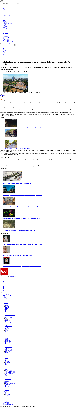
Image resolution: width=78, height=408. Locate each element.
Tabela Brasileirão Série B (10, 372)
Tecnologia (5, 22)
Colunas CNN (5, 31)
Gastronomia (7, 397)
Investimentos (8, 340)
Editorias (6, 303)
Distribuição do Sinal (7, 40)
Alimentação (7, 384)
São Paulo (7, 333)
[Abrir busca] (18, 3)
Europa (6, 352)
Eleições (4, 6)
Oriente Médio (8, 355)
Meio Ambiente (8, 331)
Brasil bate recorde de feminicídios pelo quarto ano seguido (17, 255)
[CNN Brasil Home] (5, 43)
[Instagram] (3, 285)
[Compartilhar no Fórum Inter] (1, 99)
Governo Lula (8, 321)
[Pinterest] (3, 287)
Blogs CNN (5, 29)
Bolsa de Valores (8, 342)
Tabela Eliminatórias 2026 (10, 373)
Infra (4, 10)
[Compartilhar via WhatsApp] (3, 95)
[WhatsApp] (3, 290)
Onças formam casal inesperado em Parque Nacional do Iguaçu (19, 230)
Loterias (6, 345)
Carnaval (7, 361)
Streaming (7, 366)
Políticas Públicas (8, 326)
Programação (5, 33)
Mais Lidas (3, 168)
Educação (5, 26)
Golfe (6, 380)
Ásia (6, 353)
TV (6, 368)
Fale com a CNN (6, 39)
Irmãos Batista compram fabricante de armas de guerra (17, 183)
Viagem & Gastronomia (7, 23)
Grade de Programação (7, 295)
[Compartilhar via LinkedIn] (2, 95)
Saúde (4, 20)
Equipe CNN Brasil (7, 34)
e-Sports (7, 381)
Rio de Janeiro (8, 334)
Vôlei (6, 377)
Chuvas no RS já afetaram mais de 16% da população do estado (17, 148)
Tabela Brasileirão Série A (10, 371)
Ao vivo (4, 48)
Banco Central (8, 341)
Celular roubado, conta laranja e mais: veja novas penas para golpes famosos (22, 244)
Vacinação (7, 386)
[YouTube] (3, 284)
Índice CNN (7, 320)
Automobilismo (8, 379)
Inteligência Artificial (7, 15)
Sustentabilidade (8, 347)
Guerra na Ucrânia (8, 349)
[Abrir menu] (1, 1)
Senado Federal (8, 323)
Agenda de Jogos (8, 370)
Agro (4, 9)
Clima (6, 330)
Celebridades (7, 362)
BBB (6, 360)
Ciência (4, 21)
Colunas (4, 297)
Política (4, 4)
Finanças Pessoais (8, 344)
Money (4, 50)
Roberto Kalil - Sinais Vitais (10, 383)
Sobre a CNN (5, 36)
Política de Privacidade (7, 37)
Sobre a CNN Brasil (7, 400)
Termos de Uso (6, 38)
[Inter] (3, 280)
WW (4, 51)
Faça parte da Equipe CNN (8, 41)
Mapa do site (5, 299)
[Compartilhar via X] (1, 95)
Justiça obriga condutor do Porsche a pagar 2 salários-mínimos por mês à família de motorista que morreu (25, 127)
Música (6, 364)
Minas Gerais (7, 336)
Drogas (6, 389)
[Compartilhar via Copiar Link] (4, 95)
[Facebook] (3, 282)
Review (4, 24)
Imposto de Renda (8, 343)
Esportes (4, 11)
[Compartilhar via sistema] (0, 98)
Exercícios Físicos (8, 385)
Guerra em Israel (8, 350)
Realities (7, 365)
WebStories (4, 233)
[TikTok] (3, 289)
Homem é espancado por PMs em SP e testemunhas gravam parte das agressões (20, 138)
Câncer (6, 387)
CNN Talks (5, 27)
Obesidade (7, 390)
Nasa (6, 392)
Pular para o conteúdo (7, 47)
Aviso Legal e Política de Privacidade (10, 401)
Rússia (6, 357)
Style (4, 17)
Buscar (4, 3)
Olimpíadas (7, 375)
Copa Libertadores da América (11, 374)
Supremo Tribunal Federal (10, 325)
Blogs (4, 296)
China (6, 358)
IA (3, 54)
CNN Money (5, 14)
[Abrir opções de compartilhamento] (3, 96)
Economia (5, 12)
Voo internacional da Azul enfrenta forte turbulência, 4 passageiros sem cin (21, 218)
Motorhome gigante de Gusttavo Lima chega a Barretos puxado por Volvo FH (22, 195)
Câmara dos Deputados (9, 322)
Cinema (6, 363)
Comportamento (6, 19)
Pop (3, 16)
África (6, 354)
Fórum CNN (5, 28)
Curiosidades (7, 394)
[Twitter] (3, 281)
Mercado (7, 339)
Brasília (6, 337)
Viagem (6, 396)
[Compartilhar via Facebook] (0, 95)
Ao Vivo (7, 304)
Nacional (4, 8)
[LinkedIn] (3, 286)
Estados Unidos (8, 351)
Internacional (5, 7)
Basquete (7, 376)
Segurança (7, 329)
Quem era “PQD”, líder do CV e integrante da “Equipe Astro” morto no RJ (22, 266)
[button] (39, 82)
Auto (4, 25)
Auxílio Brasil (8, 332)
